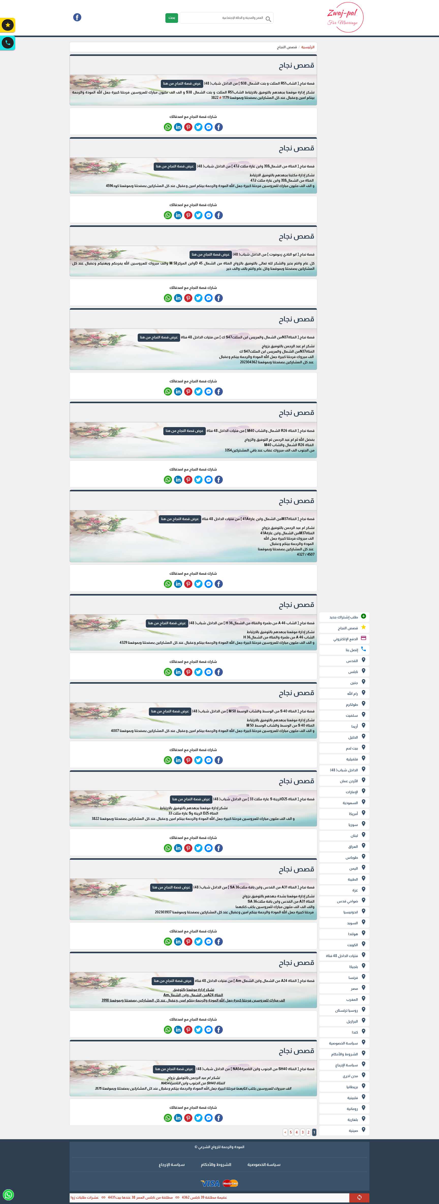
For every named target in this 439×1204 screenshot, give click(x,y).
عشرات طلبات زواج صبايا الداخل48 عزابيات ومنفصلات (98, 1197)
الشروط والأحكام (216, 1164)
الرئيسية (308, 47)
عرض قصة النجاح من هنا (182, 83)
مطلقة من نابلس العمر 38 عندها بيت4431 (182, 1197)
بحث (171, 17)
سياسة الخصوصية (263, 1164)
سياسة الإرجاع (172, 1164)
